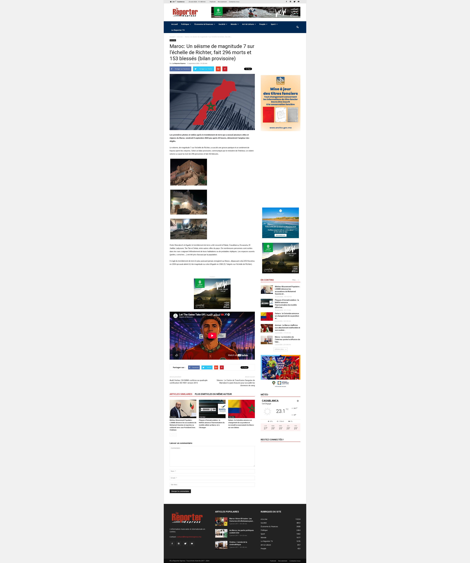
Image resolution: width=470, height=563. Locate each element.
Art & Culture (248, 24)
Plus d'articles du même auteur (213, 394)
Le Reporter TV (178, 30)
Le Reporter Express (179, 63)
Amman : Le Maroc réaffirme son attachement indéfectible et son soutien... (287, 327)
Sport (273, 24)
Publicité (213, 2)
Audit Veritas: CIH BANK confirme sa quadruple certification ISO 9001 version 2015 (188, 381)
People (262, 24)
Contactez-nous (234, 2)
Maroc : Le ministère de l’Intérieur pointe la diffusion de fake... (287, 339)
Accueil (174, 24)
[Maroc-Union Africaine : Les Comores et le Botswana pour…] (221, 521)
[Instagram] (290, 1)
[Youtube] (298, 1)
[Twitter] (294, 1)
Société (222, 24)
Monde (234, 24)
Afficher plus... (280, 349)
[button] (297, 27)
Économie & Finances (203, 24)
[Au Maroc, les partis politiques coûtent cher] (221, 533)
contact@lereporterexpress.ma (189, 537)
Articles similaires (181, 394)
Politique (185, 24)
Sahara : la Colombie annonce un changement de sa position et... (287, 316)
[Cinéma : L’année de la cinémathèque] (221, 545)
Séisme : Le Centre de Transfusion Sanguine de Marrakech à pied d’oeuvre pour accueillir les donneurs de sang (236, 383)
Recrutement (222, 2)
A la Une (172, 40)
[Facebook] (286, 1)
